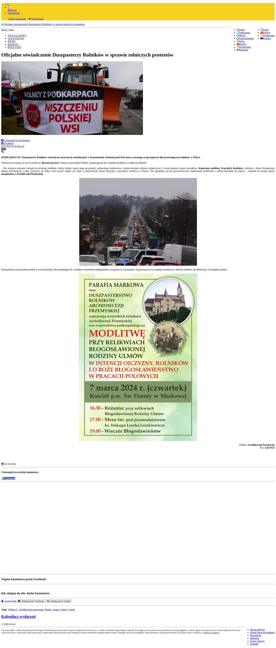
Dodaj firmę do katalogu (262, 632)
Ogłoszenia (244, 32)
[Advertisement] (138, 505)
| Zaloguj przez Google (59, 601)
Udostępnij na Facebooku (17, 140)
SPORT (12, 41)
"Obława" (13, 609)
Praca (242, 35)
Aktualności (14, 13)
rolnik (72, 609)
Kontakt (254, 644)
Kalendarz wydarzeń (18, 616)
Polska (48, 609)
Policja (266, 32)
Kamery (267, 38)
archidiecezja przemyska (31, 609)
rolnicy (64, 609)
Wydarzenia (269, 35)
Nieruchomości (246, 38)
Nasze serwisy (257, 641)
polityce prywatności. (211, 633)
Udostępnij (9, 478)
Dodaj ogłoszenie (17, 19)
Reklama (12, 10)
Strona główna (257, 629)
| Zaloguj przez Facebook (32, 601)
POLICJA (13, 44)
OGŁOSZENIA (16, 38)
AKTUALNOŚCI (17, 35)
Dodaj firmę (37, 19)
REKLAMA (14, 47)
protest (56, 609)
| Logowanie (9, 601)
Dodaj (265, 29)
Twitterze (9, 143)
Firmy (242, 41)
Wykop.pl (19, 146)
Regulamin (255, 635)
